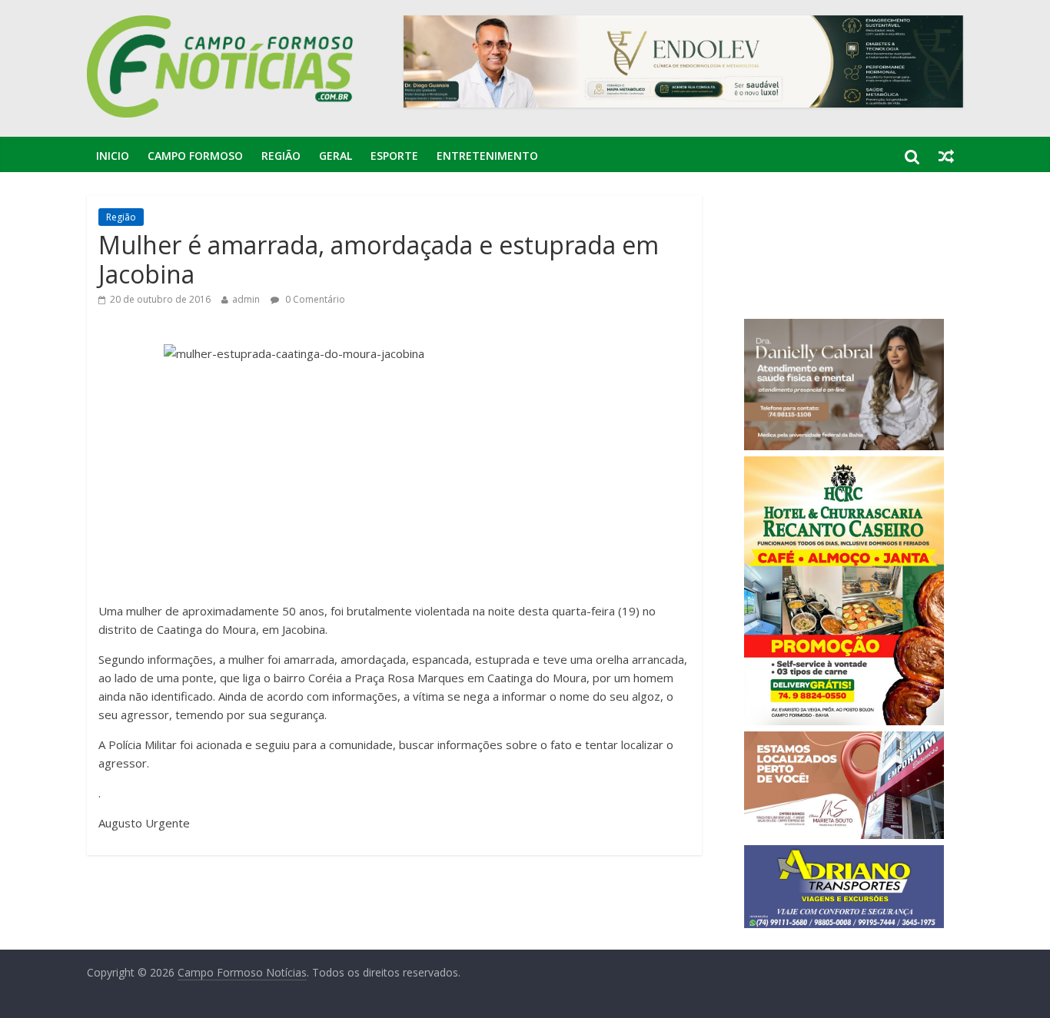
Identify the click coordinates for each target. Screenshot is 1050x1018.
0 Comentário (314, 299)
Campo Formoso (195, 155)
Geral (335, 155)
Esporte (394, 155)
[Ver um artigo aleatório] (946, 156)
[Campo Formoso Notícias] (221, 24)
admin (246, 299)
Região (281, 155)
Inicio (112, 155)
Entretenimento (487, 155)
